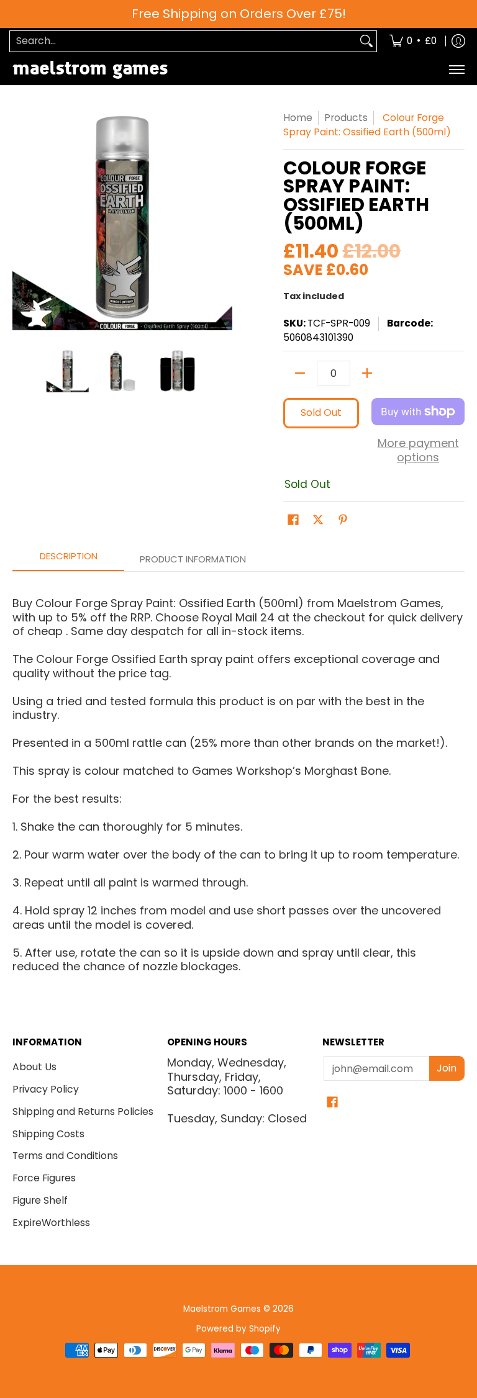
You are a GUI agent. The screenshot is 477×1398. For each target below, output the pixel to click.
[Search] (366, 41)
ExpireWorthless (51, 1222)
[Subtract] (300, 373)
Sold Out (321, 412)
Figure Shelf (40, 1200)
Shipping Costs (48, 1134)
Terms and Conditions (65, 1155)
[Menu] (456, 70)
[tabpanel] (238, 779)
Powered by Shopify (238, 1329)
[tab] (68, 559)
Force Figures (44, 1178)
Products (346, 117)
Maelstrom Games (222, 1309)
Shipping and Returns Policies (82, 1111)
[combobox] (183, 41)
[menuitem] (413, 41)
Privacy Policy (45, 1089)
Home (297, 117)
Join (447, 1068)
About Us (34, 1067)
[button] (293, 521)
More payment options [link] (418, 450)
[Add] (367, 373)
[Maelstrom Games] (90, 70)
